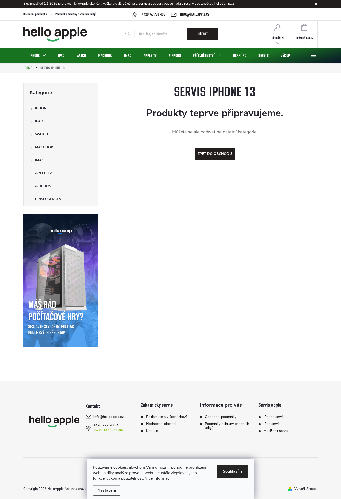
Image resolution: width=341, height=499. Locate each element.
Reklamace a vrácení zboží (166, 417)
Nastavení (106, 490)
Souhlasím (232, 471)
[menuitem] (37, 55)
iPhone (41, 108)
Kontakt (152, 431)
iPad (39, 121)
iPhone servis (274, 417)
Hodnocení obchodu (162, 424)
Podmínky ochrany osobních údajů (75, 14)
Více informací (157, 478)
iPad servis (272, 424)
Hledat (203, 34)
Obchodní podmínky (35, 14)
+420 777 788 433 (107, 425)
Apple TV (43, 173)
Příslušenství (48, 199)
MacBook (44, 147)
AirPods (43, 186)
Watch (41, 134)
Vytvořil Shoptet (306, 489)
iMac (39, 160)
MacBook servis (276, 431)
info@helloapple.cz (108, 416)
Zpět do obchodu (215, 153)
